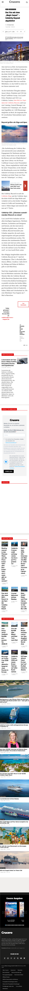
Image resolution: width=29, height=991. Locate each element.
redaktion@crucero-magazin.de (17, 948)
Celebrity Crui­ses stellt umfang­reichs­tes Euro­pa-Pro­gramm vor (14, 556)
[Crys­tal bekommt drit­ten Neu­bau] (14, 589)
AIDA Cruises (14, 626)
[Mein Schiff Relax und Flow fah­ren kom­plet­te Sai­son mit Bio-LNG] (24, 589)
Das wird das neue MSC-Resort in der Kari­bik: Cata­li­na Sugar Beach (5, 601)
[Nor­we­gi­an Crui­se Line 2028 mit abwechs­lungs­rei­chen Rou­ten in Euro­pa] (5, 652)
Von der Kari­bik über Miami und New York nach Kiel (14, 634)
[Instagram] (8, 958)
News (7, 9)
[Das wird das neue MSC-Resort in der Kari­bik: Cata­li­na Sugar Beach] (5, 589)
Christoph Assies (10, 24)
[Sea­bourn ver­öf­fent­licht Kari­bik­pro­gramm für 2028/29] (5, 624)
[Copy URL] (24, 31)
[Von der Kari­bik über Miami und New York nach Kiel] (14, 624)
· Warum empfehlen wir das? (22, 338)
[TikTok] (14, 958)
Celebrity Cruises (12, 9)
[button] (5, 925)
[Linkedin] (13, 31)
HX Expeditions (23, 653)
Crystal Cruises (13, 590)
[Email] (17, 31)
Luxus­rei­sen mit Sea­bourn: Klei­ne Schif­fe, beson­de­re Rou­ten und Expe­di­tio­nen (9, 362)
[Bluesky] (21, 958)
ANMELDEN (8, 471)
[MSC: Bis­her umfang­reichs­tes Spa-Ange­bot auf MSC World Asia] (24, 624)
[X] (6, 31)
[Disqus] (14, 507)
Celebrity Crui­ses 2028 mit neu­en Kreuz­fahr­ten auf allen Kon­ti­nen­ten (14, 664)
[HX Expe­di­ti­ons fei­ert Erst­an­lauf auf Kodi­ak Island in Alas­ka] (24, 652)
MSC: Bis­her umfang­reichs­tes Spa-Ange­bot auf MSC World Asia (24, 636)
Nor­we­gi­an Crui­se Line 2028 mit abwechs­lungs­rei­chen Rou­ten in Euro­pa (5, 664)
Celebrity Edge (6, 196)
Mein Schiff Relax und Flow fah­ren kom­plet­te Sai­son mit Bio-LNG (24, 601)
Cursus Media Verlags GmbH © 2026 (9, 965)
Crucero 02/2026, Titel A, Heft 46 (11, 921)
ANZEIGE (19, 363)
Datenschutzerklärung (11, 442)
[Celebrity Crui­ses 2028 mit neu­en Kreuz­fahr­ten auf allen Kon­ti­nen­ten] (14, 652)
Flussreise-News (4, 545)
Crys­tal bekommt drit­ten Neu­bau (14, 596)
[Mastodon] (24, 958)
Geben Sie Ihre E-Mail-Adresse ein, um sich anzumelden (14, 431)
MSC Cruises (4, 590)
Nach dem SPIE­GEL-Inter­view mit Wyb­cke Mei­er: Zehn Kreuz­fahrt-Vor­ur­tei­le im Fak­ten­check (24, 560)
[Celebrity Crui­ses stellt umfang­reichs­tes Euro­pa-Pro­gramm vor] (14, 544)
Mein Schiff (23, 545)
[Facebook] (3, 31)
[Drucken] (20, 31)
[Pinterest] (10, 31)
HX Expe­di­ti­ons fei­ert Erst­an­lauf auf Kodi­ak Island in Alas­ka (24, 663)
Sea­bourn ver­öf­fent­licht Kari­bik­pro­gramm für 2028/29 (5, 636)
